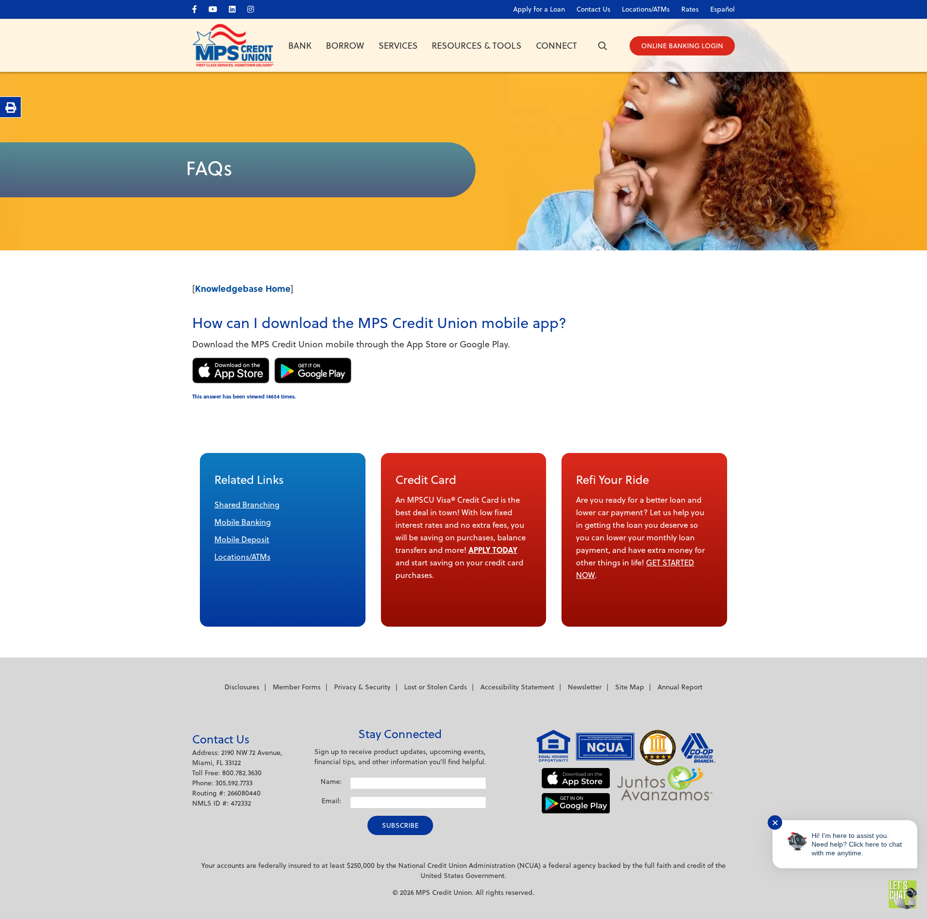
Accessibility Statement (517, 687)
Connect (556, 46)
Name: (331, 781)
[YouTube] (218, 7)
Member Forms (297, 687)
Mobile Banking (242, 522)
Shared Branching (247, 504)
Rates (690, 9)
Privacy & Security (362, 687)
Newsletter (585, 687)
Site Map (629, 687)
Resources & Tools (476, 46)
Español (722, 9)
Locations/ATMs (242, 556)
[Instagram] (255, 7)
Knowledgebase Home (243, 288)
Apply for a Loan (539, 9)
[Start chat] (902, 894)
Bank (299, 46)
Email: (331, 801)
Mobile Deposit (241, 539)
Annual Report (680, 687)
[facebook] (199, 7)
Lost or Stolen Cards (435, 687)
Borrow (345, 46)
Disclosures (242, 687)
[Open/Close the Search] (602, 45)
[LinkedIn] (237, 7)
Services (398, 46)
